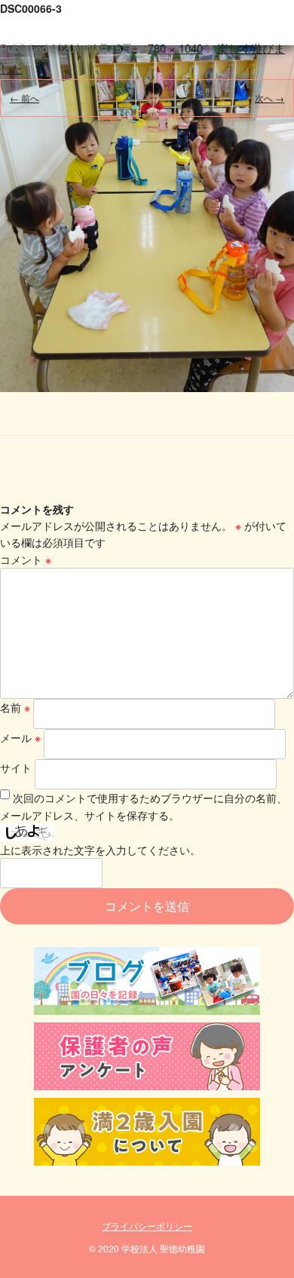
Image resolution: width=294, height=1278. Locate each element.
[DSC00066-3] (147, 196)
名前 (15, 707)
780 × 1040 (175, 48)
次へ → (269, 97)
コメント (25, 559)
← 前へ (24, 97)
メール (20, 737)
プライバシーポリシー (147, 1225)
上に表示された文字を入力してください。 (100, 849)
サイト (16, 767)
